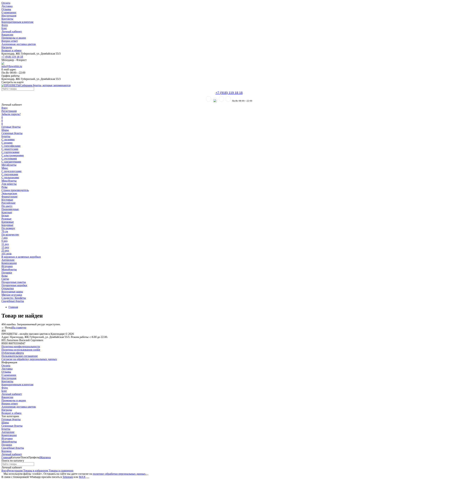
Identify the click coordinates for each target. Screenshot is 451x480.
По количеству (10, 234)
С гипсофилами (10, 145)
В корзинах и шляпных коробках (21, 256)
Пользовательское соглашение (19, 355)
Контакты (7, 18)
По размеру (8, 228)
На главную (19, 327)
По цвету (7, 206)
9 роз (4, 240)
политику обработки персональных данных (119, 473)
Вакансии (7, 34)
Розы (4, 187)
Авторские (7, 259)
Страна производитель (15, 190)
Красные (6, 212)
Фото (4, 25)
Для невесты (9, 183)
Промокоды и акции (13, 37)
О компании (8, 12)
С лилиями (8, 139)
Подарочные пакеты (13, 282)
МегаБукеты (8, 164)
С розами (7, 142)
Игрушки (7, 266)
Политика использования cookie (20, 349)
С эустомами (9, 158)
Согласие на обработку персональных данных (29, 359)
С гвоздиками (9, 174)
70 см (4, 231)
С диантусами (9, 149)
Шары (5, 129)
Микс (4, 168)
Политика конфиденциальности (20, 346)
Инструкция (8, 15)
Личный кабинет (11, 31)
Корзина (6, 451)
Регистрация (9, 110)
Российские (8, 202)
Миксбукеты (9, 180)
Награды (6, 47)
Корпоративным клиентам (17, 21)
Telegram (68, 476)
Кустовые (7, 199)
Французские (9, 196)
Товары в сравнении (60, 470)
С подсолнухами (11, 171)
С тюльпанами (10, 177)
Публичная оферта (12, 352)
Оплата (5, 2)
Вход (4, 107)
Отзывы (6, 9)
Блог (4, 28)
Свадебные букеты (12, 301)
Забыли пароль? (11, 114)
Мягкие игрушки (11, 294)
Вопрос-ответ (9, 40)
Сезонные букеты (12, 133)
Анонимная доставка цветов (18, 44)
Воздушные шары (12, 291)
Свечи (5, 278)
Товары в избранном (35, 470)
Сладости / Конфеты (13, 297)
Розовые (6, 218)
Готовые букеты (11, 126)
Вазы (4, 275)
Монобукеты (9, 269)
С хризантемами (11, 161)
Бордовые (7, 225)
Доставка (7, 6)
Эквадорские (9, 193)
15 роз (5, 247)
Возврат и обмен (11, 50)
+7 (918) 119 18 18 (12, 56)
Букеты (5, 136)
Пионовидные (10, 209)
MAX (82, 476)
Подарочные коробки (14, 285)
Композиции (9, 263)
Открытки (7, 288)
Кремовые (7, 221)
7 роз (4, 237)
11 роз (5, 244)
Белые (5, 215)
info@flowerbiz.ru (11, 66)
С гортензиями (10, 152)
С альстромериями (12, 155)
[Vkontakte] (228, 99)
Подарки (6, 272)
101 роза (6, 253)
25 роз (5, 250)
